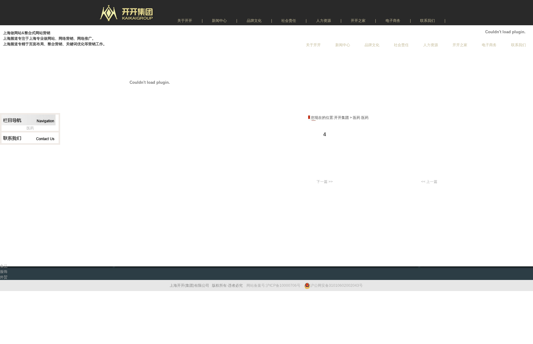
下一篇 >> (324, 182)
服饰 (3, 271)
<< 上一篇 (429, 182)
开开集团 (341, 117)
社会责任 (288, 20)
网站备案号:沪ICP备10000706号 (273, 285)
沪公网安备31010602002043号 (336, 285)
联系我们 (427, 20)
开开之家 (358, 20)
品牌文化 (254, 20)
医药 (30, 128)
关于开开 (184, 20)
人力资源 (323, 20)
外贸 (3, 277)
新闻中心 (219, 20)
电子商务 (393, 20)
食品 (3, 266)
